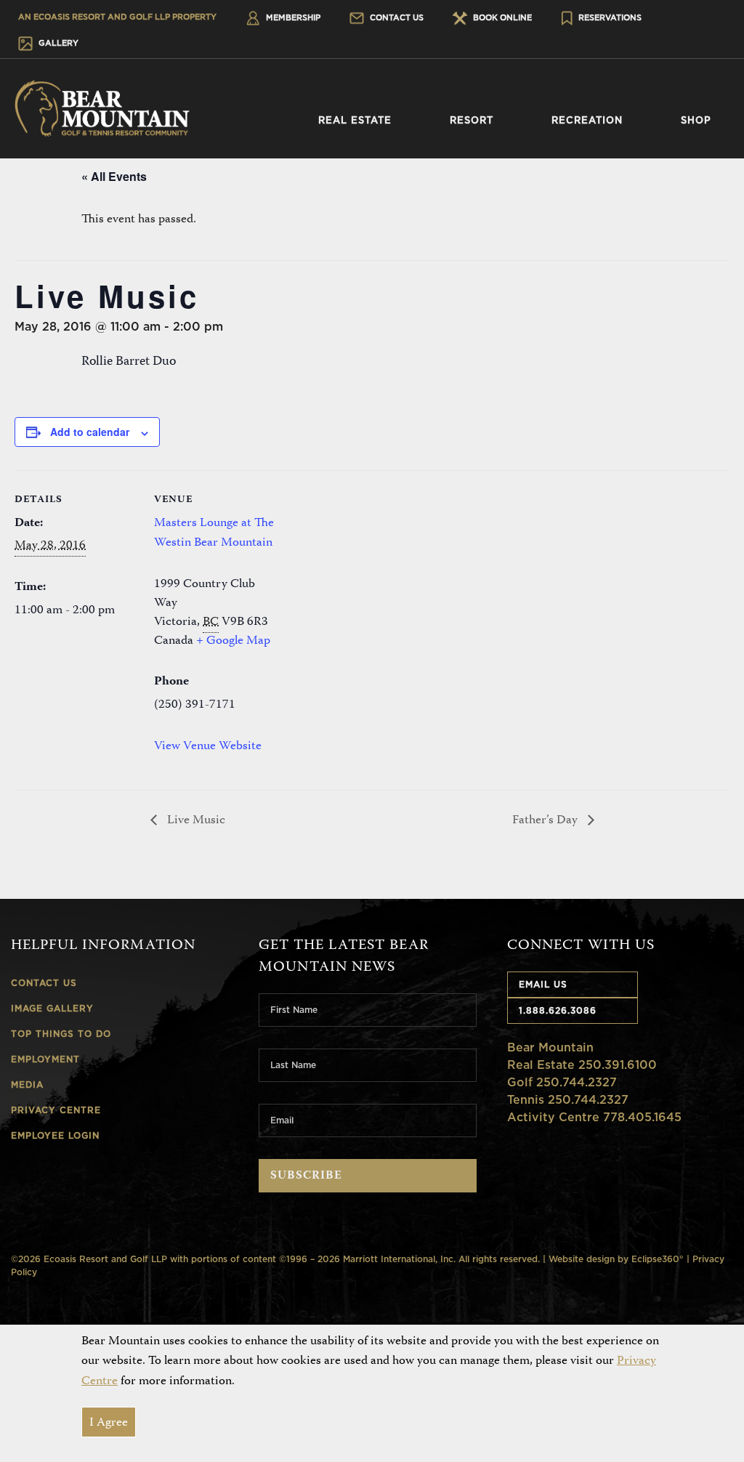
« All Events (114, 176)
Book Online (501, 17)
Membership (292, 17)
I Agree (108, 1423)
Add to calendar (89, 431)
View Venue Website (208, 746)
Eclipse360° (657, 1259)
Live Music (194, 820)
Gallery (57, 43)
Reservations (609, 17)
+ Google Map (233, 641)
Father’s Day (546, 820)
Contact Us (396, 17)
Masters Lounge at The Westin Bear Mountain (214, 533)
